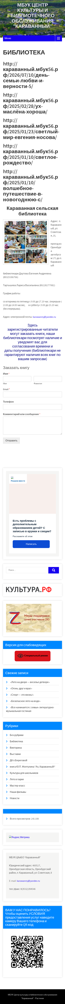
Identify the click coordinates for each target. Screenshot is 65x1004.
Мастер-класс (17, 785)
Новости (14, 798)
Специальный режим (36, 655)
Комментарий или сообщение (21, 414)
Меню (8, 38)
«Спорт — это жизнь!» (22, 694)
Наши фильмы (18, 792)
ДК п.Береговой (18, 760)
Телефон (8, 401)
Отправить (11, 440)
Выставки (15, 754)
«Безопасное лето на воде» (25, 701)
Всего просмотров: (20, 818)
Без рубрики (16, 735)
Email (6, 389)
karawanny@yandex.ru (44, 316)
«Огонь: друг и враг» (21, 688)
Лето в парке (17, 779)
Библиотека (16, 741)
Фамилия (38, 383)
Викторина (16, 747)
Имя (6, 373)
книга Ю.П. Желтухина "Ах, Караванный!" (32, 766)
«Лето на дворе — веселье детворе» (30, 682)
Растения (39, 998)
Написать (31, 544)
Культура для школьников (24, 773)
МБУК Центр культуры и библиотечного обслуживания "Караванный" (32, 15)
